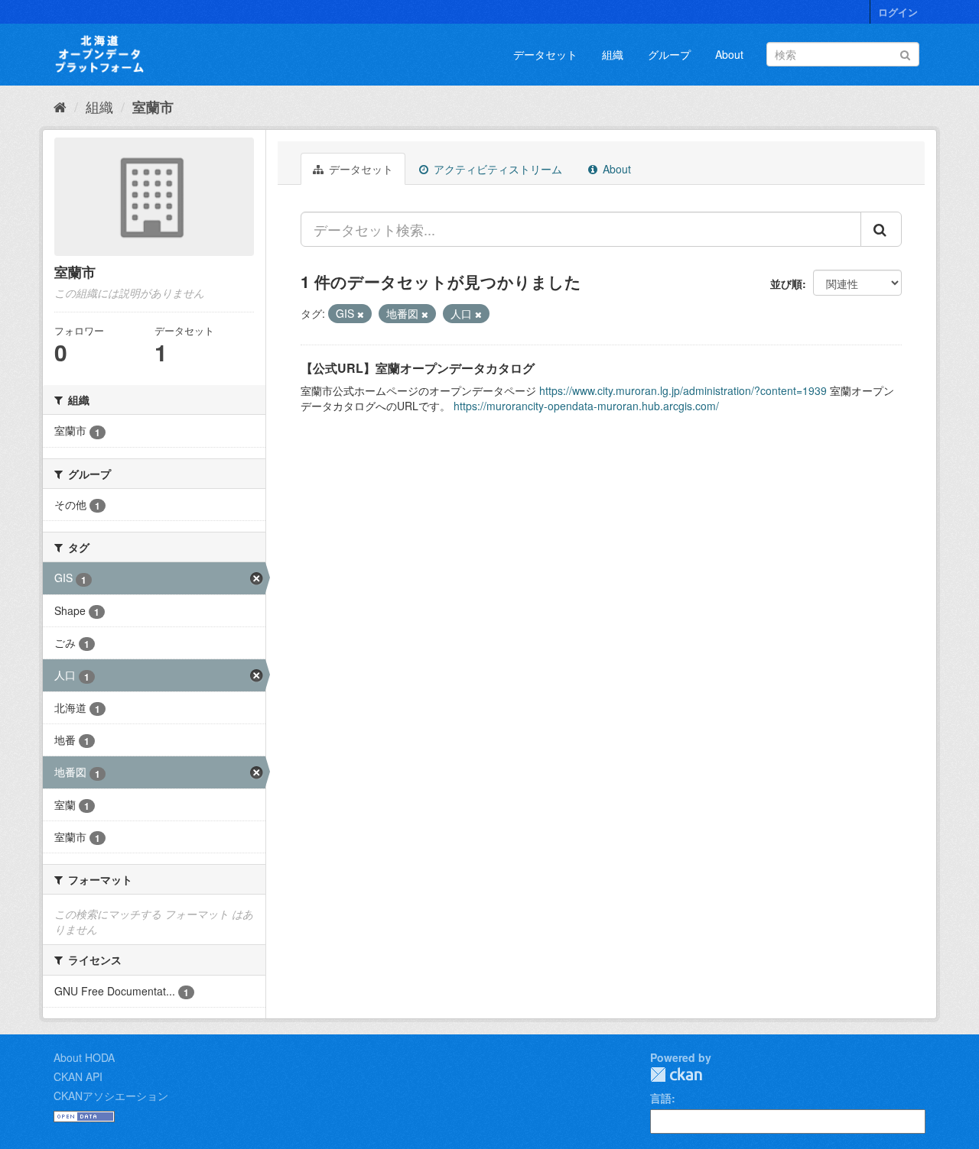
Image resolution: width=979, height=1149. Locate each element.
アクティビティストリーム (496, 168)
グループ (669, 54)
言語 (661, 1097)
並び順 (786, 283)
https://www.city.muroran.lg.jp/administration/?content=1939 (683, 390)
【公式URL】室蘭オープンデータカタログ (418, 368)
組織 (612, 54)
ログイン (898, 12)
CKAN (676, 1074)
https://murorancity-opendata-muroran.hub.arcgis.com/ (586, 405)
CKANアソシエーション (111, 1095)
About (729, 54)
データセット (545, 54)
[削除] (360, 314)
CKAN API (78, 1076)
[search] (881, 229)
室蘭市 (153, 107)
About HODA (84, 1057)
